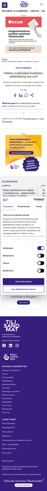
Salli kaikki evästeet (23, 282)
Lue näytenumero (24, 485)
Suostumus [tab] (8, 206)
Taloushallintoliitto (9, 449)
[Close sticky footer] (43, 479)
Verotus (34, 11)
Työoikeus (6, 388)
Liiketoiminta (7, 398)
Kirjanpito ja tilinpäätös (15, 11)
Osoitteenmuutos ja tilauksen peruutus (16, 440)
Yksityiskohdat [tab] (23, 206)
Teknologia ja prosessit (10, 391)
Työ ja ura (6, 412)
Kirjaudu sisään (30, 119)
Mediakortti (6, 436)
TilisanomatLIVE (8, 427)
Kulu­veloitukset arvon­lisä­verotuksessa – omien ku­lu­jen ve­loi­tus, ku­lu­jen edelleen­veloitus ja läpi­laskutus (19, 195)
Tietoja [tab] (39, 206)
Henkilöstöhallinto (9, 384)
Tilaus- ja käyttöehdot (10, 444)
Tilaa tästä (23, 302)
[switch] (40, 256)
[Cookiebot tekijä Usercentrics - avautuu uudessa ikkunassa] (33, 199)
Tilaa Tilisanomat (8, 423)
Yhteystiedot (7, 453)
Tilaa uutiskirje (7, 432)
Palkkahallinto (7, 381)
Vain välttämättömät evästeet (23, 289)
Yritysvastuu (6, 405)
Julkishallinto (7, 402)
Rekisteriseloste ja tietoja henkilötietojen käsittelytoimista (21, 474)
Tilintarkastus (7, 409)
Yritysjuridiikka (23, 67)
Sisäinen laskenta (8, 395)
